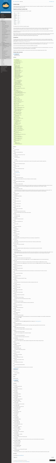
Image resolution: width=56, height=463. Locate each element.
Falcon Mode (3, 55)
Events (3, 41)
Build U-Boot (2, 15)
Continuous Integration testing (5, 25)
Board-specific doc (3, 68)
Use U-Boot (2, 17)
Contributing (2, 14)
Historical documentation (4, 65)
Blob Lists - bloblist (4, 23)
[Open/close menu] (1, 42)
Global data (3, 42)
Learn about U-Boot (3, 16)
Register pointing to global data (6, 43)
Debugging (2, 59)
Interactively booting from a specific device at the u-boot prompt (6, 34)
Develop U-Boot (17, 1)
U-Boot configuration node (5, 27)
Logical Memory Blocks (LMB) (5, 46)
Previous (15, 457)
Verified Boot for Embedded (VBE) (6, 57)
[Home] (13, 1)
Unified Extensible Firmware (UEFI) (6, 56)
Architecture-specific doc (4, 67)
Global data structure (5, 45)
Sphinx (17, 461)
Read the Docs (27, 461)
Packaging (2, 60)
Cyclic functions (4, 28)
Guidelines (4, 44)
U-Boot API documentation (4, 66)
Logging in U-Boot (4, 47)
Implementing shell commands (5, 26)
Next (52, 457)
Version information (4, 58)
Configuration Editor (4, 40)
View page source (51, 1)
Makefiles (3, 48)
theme (21, 461)
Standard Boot (3, 24)
